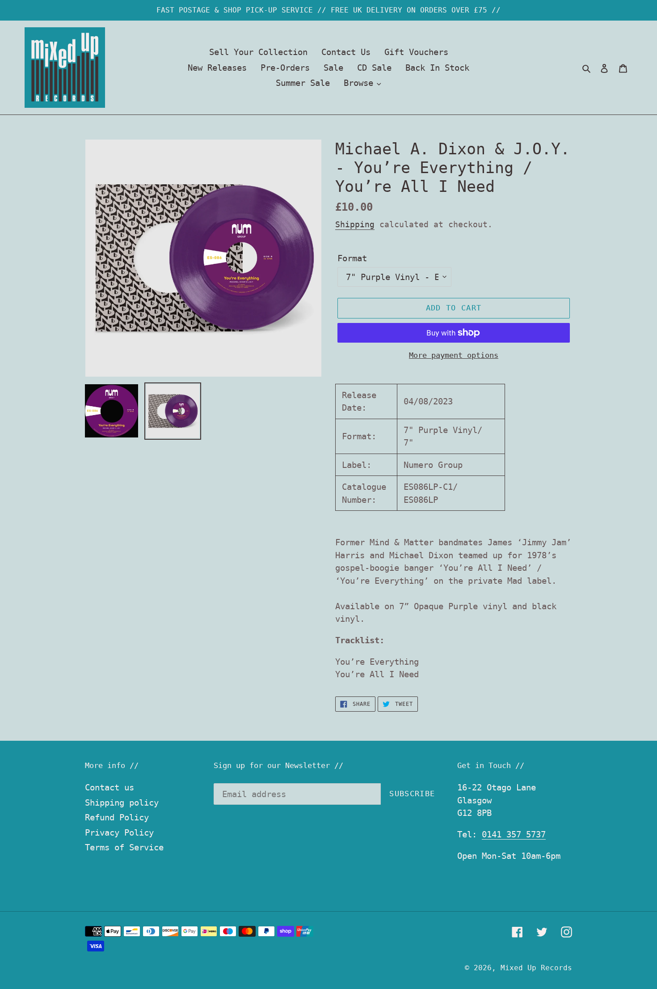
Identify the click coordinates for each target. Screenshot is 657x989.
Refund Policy (117, 817)
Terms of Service (124, 847)
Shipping (355, 224)
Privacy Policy (119, 832)
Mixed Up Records (536, 968)
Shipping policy (122, 802)
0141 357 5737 (514, 834)
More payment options (453, 355)
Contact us (109, 787)
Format (352, 258)
